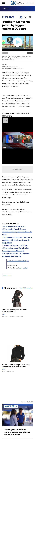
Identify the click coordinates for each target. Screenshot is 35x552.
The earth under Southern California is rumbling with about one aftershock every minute (17, 240)
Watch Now (29, 3)
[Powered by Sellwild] (30, 402)
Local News (8, 17)
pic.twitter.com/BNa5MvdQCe (18, 260)
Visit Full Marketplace (26, 288)
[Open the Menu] (3, 2)
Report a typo (7, 275)
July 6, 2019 (23, 268)
